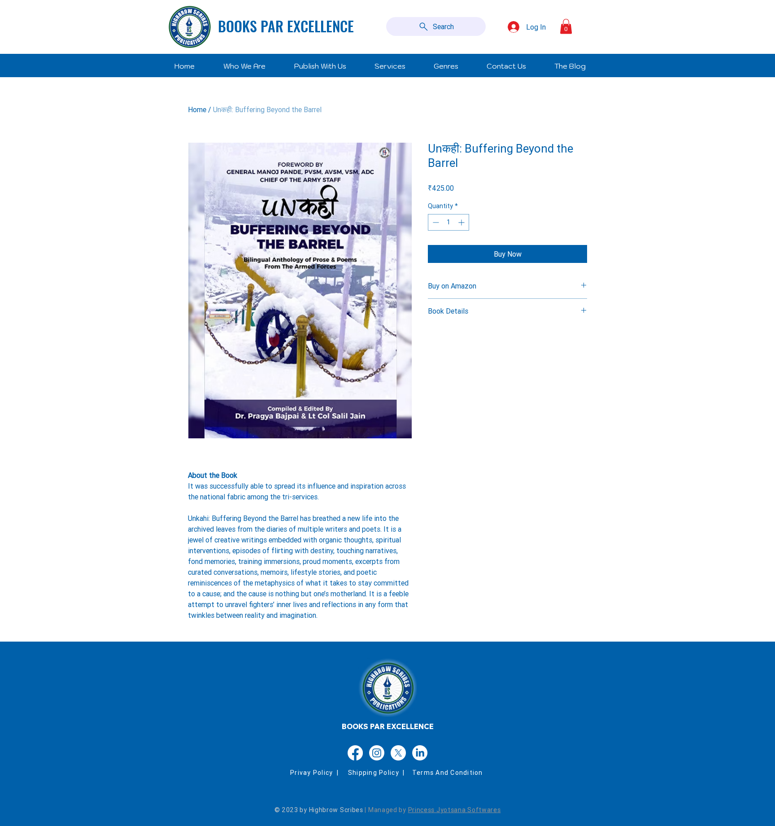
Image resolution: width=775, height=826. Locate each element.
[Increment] (462, 222)
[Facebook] (355, 752)
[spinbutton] (448, 222)
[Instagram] (376, 752)
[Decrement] (434, 222)
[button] (566, 26)
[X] (398, 752)
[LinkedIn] (419, 752)
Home (197, 109)
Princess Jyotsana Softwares (454, 810)
